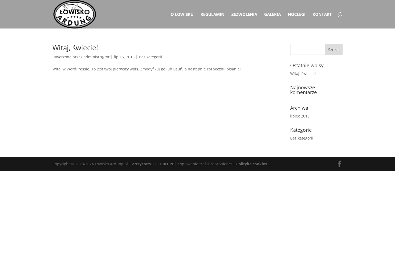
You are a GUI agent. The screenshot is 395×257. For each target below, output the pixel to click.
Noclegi (297, 14)
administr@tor (97, 56)
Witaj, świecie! (75, 47)
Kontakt (322, 14)
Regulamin (212, 14)
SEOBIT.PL (164, 163)
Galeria (272, 14)
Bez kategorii (150, 56)
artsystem (141, 163)
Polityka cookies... (253, 163)
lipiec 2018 (300, 116)
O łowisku (182, 14)
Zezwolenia (244, 14)
